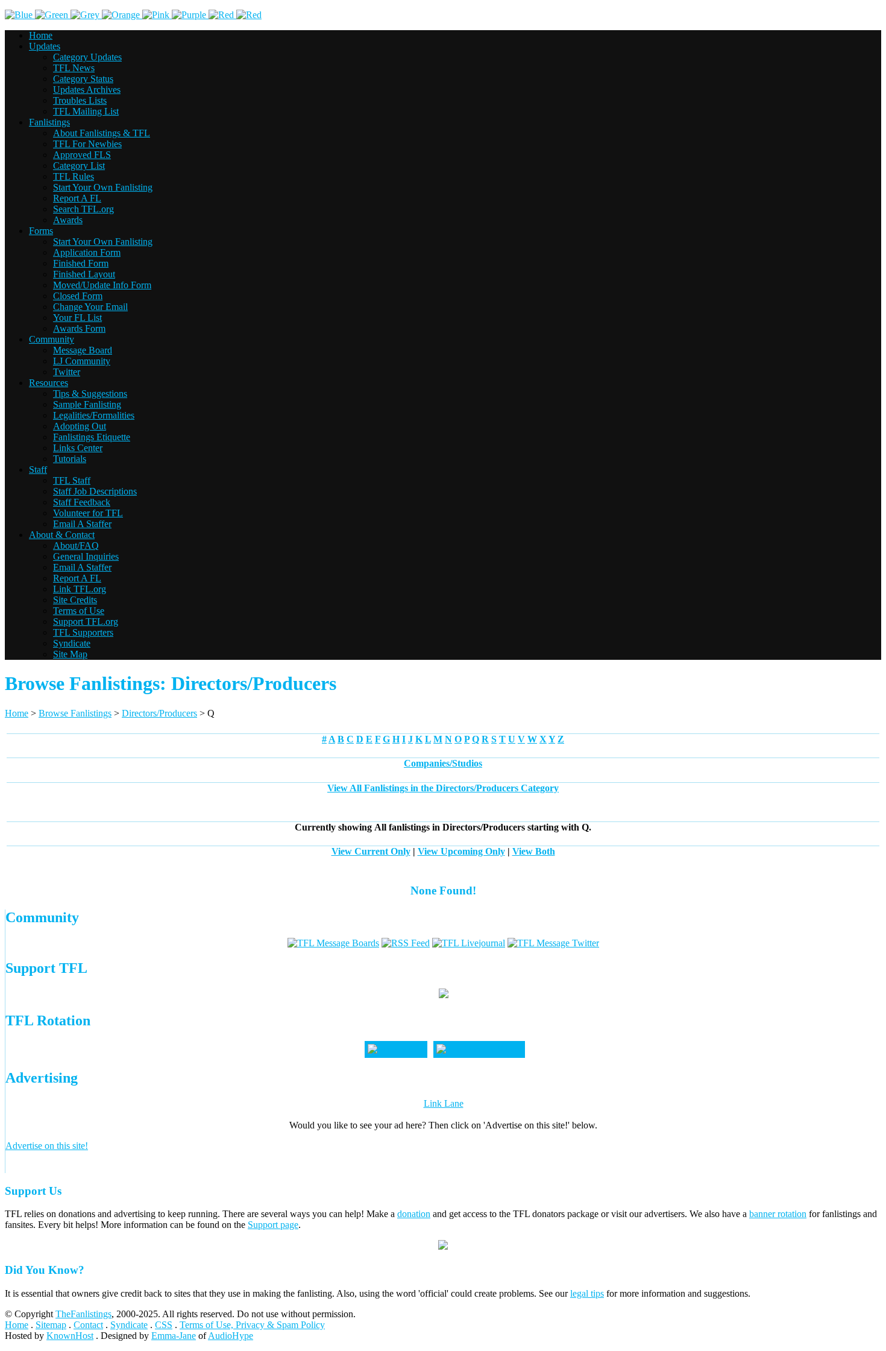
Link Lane (443, 1103)
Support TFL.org (85, 621)
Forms (41, 231)
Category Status (83, 79)
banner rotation (777, 1214)
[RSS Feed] (406, 943)
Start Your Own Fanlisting (102, 187)
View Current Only (370, 851)
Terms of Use (78, 611)
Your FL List (77, 317)
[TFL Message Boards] (333, 943)
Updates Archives (87, 89)
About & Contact (62, 535)
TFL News (74, 68)
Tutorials (69, 459)
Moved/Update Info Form (102, 285)
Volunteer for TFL (88, 513)
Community (51, 339)
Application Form (87, 252)
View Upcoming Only (461, 851)
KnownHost (69, 1335)
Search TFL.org (83, 209)
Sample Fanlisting (87, 404)
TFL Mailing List (86, 111)
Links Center (77, 448)
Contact (88, 1325)
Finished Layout (84, 274)
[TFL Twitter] (553, 943)
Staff (38, 469)
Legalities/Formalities (93, 415)
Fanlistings (49, 122)
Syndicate (71, 643)
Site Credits (75, 600)
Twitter (66, 372)
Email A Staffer (82, 524)
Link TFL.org (79, 589)
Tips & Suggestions (90, 393)
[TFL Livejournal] (468, 943)
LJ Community (81, 361)
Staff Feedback (81, 502)
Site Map (70, 654)
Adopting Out (79, 426)
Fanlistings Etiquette (91, 437)
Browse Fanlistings (75, 713)
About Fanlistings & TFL (101, 133)
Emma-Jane (173, 1335)
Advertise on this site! (46, 1146)
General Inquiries (86, 556)
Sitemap (51, 1325)
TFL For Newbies (87, 144)
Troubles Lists (80, 100)
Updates (44, 46)
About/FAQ (76, 545)
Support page (273, 1225)
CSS (163, 1325)
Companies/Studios (443, 763)
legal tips (587, 1293)
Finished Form (80, 263)
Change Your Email (90, 307)
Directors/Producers (159, 713)
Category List (79, 165)
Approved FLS (82, 155)
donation (413, 1214)
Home (40, 35)
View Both (533, 851)
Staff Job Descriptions (95, 491)
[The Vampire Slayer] (479, 1049)
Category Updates (87, 57)
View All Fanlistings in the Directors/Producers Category (443, 788)
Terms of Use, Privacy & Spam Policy (252, 1325)
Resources (48, 383)
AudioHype (230, 1335)
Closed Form (77, 296)
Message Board (82, 350)
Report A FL (77, 198)
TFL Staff (71, 480)
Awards (68, 220)
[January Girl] (396, 1049)
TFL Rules (73, 176)
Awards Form (79, 328)
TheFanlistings (83, 1314)
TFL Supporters (83, 632)
